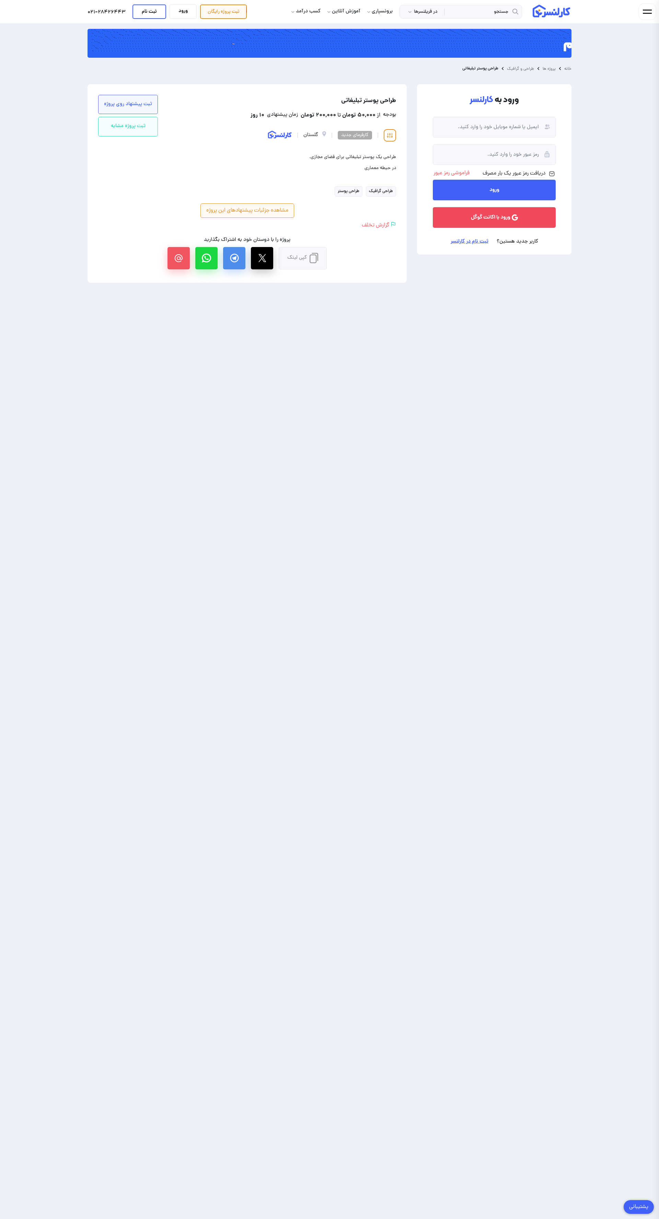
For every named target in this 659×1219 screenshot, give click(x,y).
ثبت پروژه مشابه (128, 126)
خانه (567, 68)
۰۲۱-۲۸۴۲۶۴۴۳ (107, 12)
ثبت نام (149, 11)
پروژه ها (549, 68)
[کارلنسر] (551, 11)
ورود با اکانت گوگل (490, 217)
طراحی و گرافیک (520, 68)
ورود (183, 11)
